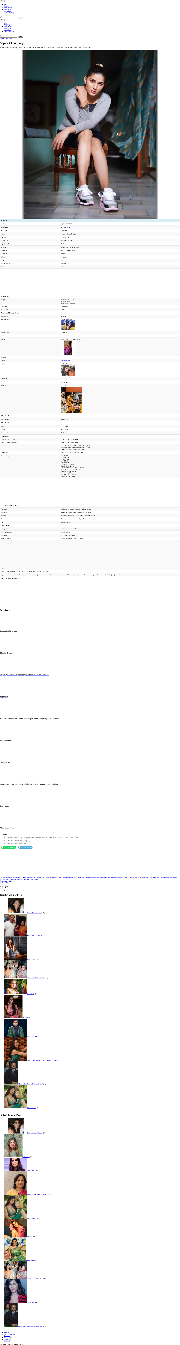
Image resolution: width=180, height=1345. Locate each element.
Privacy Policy (8, 1337)
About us (6, 1332)
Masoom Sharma (56, 877)
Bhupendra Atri (65, 360)
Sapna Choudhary (129, 877)
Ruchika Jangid (102, 877)
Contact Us (7, 1341)
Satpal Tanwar (160, 877)
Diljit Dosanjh (36, 877)
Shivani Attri (168, 877)
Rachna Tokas (84, 877)
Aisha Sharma (4, 883)
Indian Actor (7, 9)
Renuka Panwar (93, 877)
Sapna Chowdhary (140, 877)
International (7, 11)
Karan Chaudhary (46, 877)
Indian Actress (8, 7)
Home (5, 4)
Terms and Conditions (10, 1334)
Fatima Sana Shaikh (6, 881)
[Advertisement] (90, 282)
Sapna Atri (110, 877)
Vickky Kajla (12, 879)
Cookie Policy (8, 1339)
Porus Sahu (76, 877)
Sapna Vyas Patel (151, 877)
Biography (7, 6)
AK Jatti (2, 877)
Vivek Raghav (34, 879)
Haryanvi (3, 38)
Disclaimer (7, 1336)
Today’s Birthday (9, 13)
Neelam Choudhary (67, 877)
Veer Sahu (64, 319)
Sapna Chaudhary (118, 877)
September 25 (10, 38)
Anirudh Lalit (19, 877)
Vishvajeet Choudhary (23, 879)
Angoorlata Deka (10, 877)
